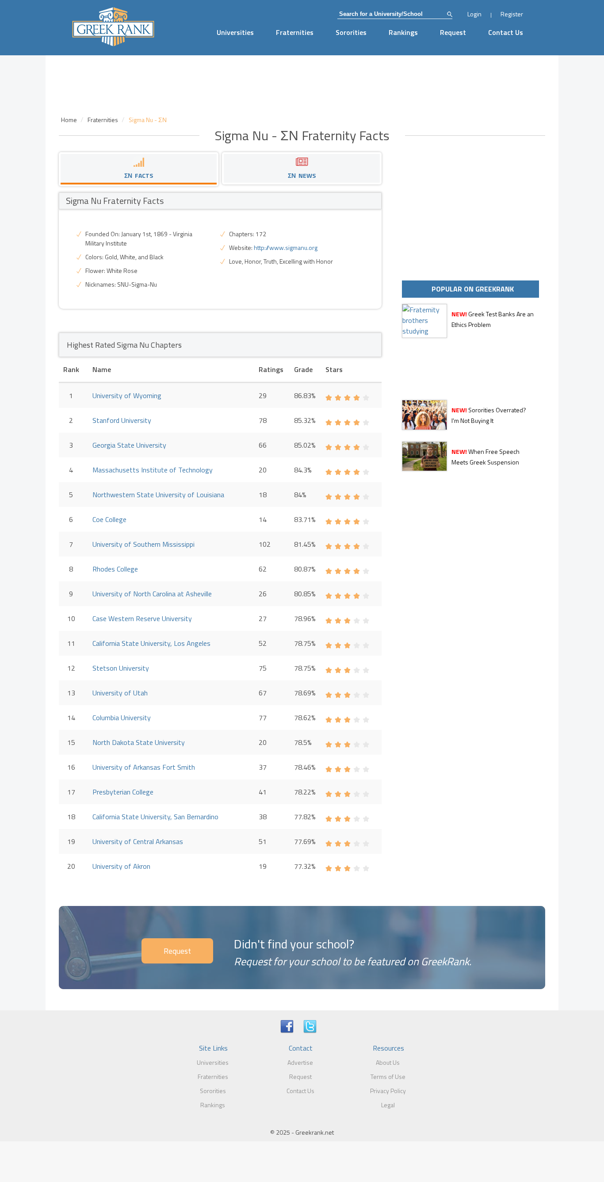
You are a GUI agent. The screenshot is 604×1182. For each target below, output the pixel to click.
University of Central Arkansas (137, 841)
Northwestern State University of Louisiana (158, 494)
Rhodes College (115, 569)
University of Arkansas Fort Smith (143, 767)
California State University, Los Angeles (151, 643)
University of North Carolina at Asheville (152, 593)
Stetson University (120, 668)
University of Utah (120, 692)
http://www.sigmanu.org (285, 247)
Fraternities (294, 32)
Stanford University (121, 420)
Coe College (109, 519)
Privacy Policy (388, 1090)
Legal (388, 1104)
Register (512, 14)
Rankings (403, 32)
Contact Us (505, 32)
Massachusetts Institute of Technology (152, 469)
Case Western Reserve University (142, 618)
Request (453, 32)
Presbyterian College (122, 792)
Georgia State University (129, 445)
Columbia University (121, 717)
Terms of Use (388, 1076)
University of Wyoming (126, 395)
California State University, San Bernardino (155, 816)
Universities (235, 32)
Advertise (300, 1062)
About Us (388, 1062)
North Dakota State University (138, 742)
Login (474, 14)
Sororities (351, 32)
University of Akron (121, 866)
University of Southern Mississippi (143, 544)
